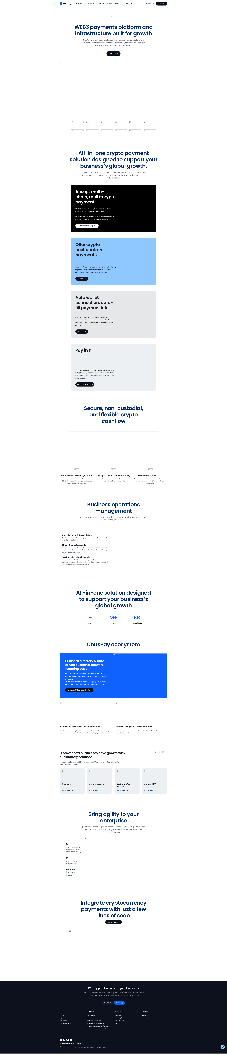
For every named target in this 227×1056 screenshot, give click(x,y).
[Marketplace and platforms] (95, 1023)
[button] (150, 3)
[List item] (61, 1040)
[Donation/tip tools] (65, 1023)
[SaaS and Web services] (94, 1021)
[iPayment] (63, 1015)
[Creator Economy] (92, 1018)
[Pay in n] (62, 1018)
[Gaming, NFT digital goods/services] (98, 1026)
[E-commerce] (91, 1015)
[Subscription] (63, 1021)
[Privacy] (98, 1047)
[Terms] (104, 1047)
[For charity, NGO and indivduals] (96, 1029)
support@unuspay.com (72, 1043)
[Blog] (116, 1023)
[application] (83, 3)
